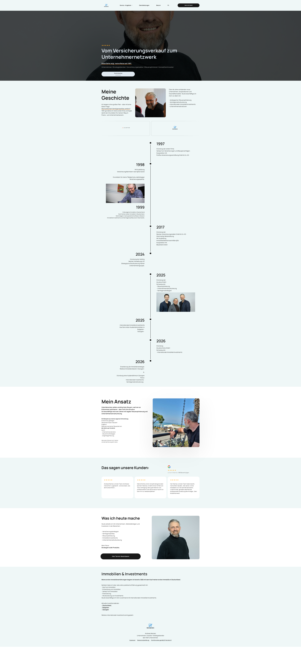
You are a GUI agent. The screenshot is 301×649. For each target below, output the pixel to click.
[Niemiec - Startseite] (106, 5)
